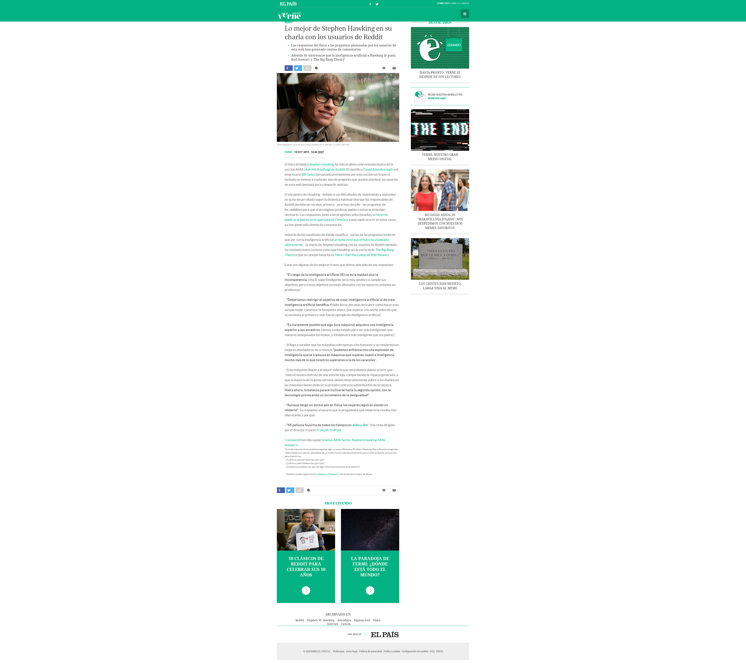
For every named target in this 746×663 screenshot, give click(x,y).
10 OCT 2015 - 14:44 (309, 152)
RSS (432, 651)
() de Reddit (324, 169)
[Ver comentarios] (317, 68)
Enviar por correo (394, 68)
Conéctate (443, 3)
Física (376, 620)
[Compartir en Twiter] (298, 68)
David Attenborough (378, 169)
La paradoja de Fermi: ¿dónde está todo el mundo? (370, 567)
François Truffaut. (329, 430)
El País (289, 3)
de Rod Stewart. (362, 255)
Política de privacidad (370, 651)
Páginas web (362, 620)
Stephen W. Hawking (321, 620)
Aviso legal (351, 651)
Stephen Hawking (321, 164)
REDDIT (289, 22)
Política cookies (392, 651)
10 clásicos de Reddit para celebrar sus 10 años (306, 567)
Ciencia (345, 624)
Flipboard (333, 474)
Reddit (299, 620)
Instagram (321, 474)
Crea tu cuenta (460, 3)
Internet (332, 624)
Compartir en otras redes (307, 68)
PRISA (439, 651)
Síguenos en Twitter (377, 3)
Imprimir (384, 68)
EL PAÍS (385, 634)
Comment (292, 440)
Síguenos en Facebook (370, 3)
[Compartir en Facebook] (289, 68)
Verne (289, 16)
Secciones (465, 14)
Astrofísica (344, 620)
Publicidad (338, 651)
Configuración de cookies (415, 651)
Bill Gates (308, 174)
